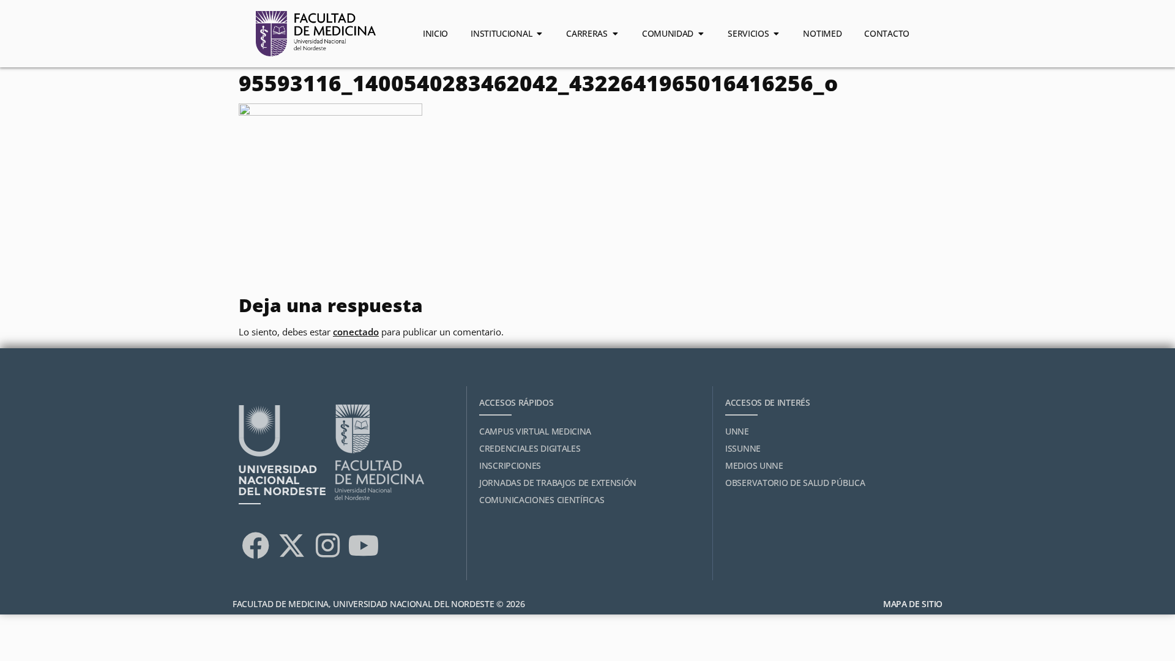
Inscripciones (510, 465)
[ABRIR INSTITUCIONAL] (539, 33)
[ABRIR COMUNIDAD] (700, 33)
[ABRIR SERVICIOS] (776, 33)
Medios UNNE (754, 465)
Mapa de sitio (912, 604)
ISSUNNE (743, 448)
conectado (356, 332)
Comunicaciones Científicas (541, 500)
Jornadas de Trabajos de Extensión (557, 482)
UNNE (737, 431)
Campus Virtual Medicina (535, 431)
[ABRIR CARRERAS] (615, 33)
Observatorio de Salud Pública (795, 482)
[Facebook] (255, 545)
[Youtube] (363, 545)
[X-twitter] (291, 545)
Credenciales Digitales (529, 448)
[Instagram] (327, 545)
